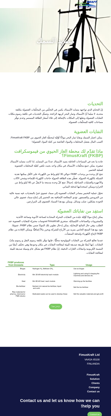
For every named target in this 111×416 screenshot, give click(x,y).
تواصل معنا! (55, 306)
